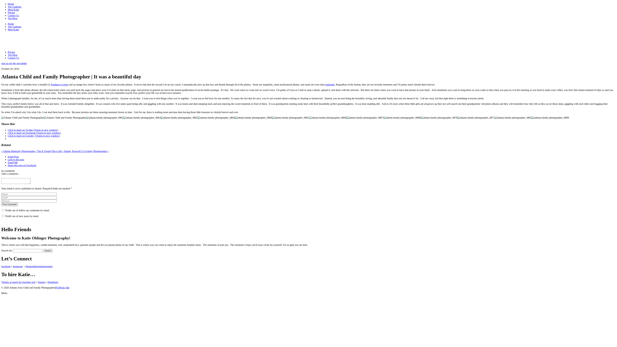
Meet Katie (13, 9)
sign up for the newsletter (14, 63)
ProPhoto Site (62, 287)
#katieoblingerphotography (39, 266)
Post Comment (10, 204)
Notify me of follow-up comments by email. (27, 210)
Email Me (13, 162)
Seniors (41, 282)
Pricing (11, 12)
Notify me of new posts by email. (22, 216)
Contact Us (13, 15)
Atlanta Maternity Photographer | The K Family (26, 151)
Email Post (13, 156)
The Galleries (14, 6)
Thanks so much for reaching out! (18, 282)
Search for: (6, 250)
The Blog (12, 18)
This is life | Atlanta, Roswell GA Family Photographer (80, 151)
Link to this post (16, 159)
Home (11, 4)
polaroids (330, 84)
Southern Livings (59, 84)
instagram (18, 266)
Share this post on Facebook (22, 165)
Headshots (53, 282)
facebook (6, 266)
